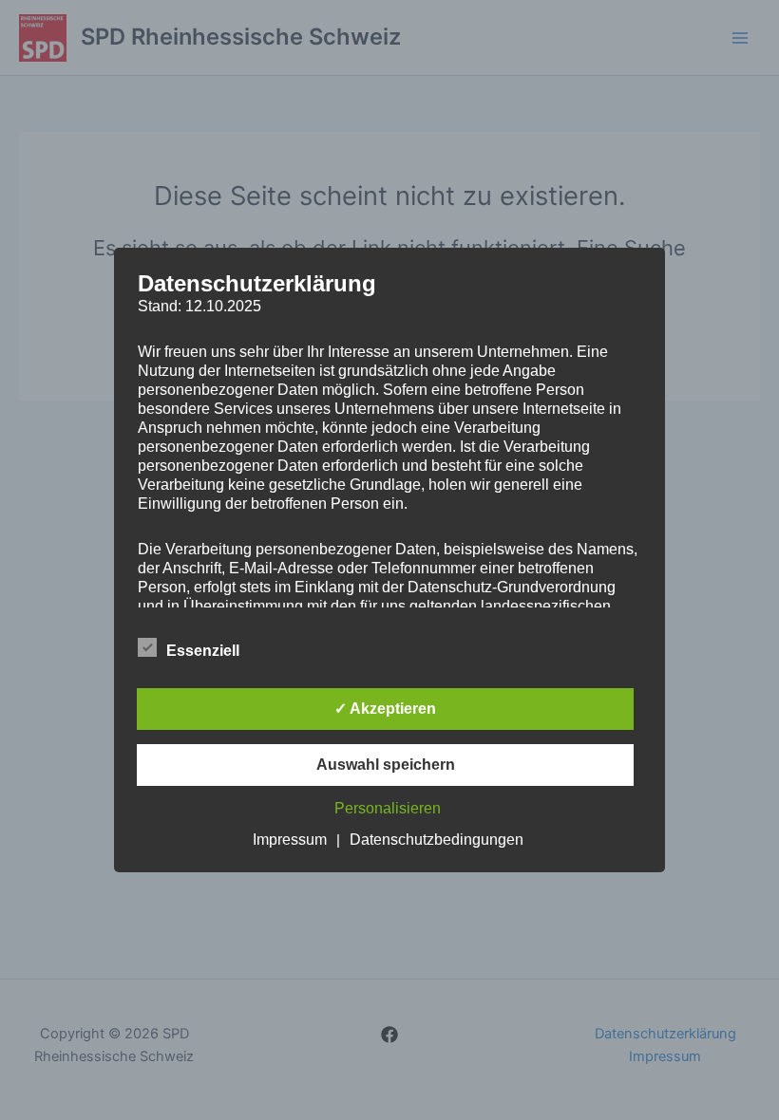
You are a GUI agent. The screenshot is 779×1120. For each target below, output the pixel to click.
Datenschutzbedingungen (436, 839)
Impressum (290, 839)
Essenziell (202, 651)
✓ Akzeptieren (385, 708)
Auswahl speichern (385, 764)
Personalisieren (387, 808)
